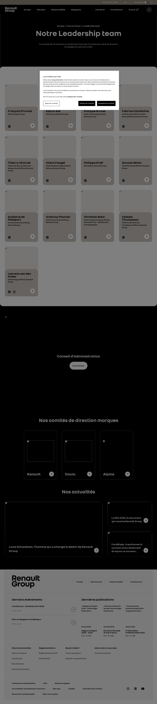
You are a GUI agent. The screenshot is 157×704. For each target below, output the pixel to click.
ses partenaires (57, 80)
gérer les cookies (51, 103)
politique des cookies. (75, 97)
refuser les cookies (87, 103)
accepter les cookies (106, 103)
